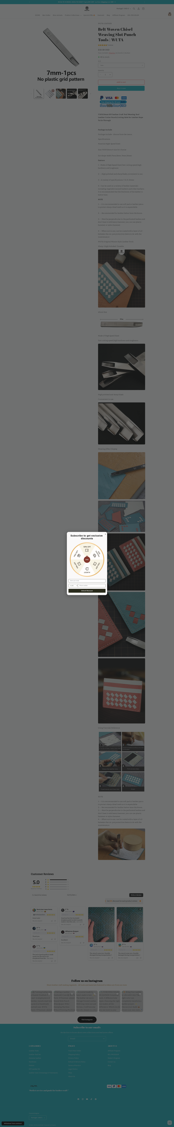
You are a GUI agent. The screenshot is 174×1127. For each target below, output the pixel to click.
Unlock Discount (87, 591)
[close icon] (105, 534)
